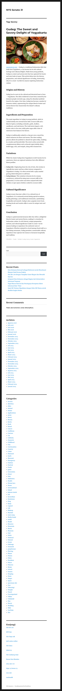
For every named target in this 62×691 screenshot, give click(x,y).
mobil (10, 519)
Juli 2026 (11, 325)
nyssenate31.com (11, 67)
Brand (10, 426)
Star (9, 585)
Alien (9, 406)
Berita (10, 422)
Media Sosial (12, 517)
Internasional (12, 488)
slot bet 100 (10, 627)
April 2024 (11, 379)
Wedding (11, 605)
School (10, 569)
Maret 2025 (11, 355)
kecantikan (11, 497)
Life (9, 508)
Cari (7, 250)
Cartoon (10, 433)
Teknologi (11, 587)
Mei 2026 (11, 330)
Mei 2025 (11, 350)
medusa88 (9, 677)
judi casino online (12, 641)
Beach (10, 417)
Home (10, 485)
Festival (10, 465)
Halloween (11, 478)
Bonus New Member (12, 659)
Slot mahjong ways (12, 655)
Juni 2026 (11, 327)
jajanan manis (12, 492)
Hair (9, 476)
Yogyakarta (37, 239)
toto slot (9, 673)
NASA (9, 535)
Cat (9, 435)
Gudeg (24, 239)
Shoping (10, 574)
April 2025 (11, 352)
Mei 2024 (11, 377)
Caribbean (11, 431)
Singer (10, 578)
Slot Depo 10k (10, 636)
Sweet (32, 239)
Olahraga (11, 544)
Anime (10, 410)
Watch (10, 603)
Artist (9, 415)
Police (10, 558)
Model (10, 522)
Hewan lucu (11, 483)
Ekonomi (11, 458)
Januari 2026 (12, 334)
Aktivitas (11, 404)
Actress (10, 401)
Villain (10, 596)
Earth (9, 456)
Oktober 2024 (12, 366)
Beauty (10, 419)
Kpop (9, 503)
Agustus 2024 (12, 370)
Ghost (10, 474)
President (11, 560)
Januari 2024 (12, 386)
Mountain (11, 526)
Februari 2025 (12, 357)
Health (10, 481)
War (9, 601)
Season (10, 571)
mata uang (11, 515)
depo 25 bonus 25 (12, 668)
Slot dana (9, 645)
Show (9, 576)
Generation (11, 472)
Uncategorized (12, 594)
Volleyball (11, 599)
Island (10, 490)
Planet (10, 553)
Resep (10, 567)
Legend (10, 506)
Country (10, 449)
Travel (10, 592)
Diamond (11, 453)
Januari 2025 (12, 359)
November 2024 (13, 364)
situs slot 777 (10, 664)
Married (10, 512)
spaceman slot (12, 583)
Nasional (10, 537)
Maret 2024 (11, 382)
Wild (9, 608)
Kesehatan (11, 499)
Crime (10, 451)
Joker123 (9, 650)
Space (10, 580)
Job (9, 494)
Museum (10, 531)
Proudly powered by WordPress (23, 686)
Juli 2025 (10, 345)
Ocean (10, 542)
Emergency (11, 460)
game (9, 469)
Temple (10, 590)
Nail (9, 533)
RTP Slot (9, 632)
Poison (10, 556)
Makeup (10, 510)
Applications (12, 413)
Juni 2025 (11, 348)
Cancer (10, 429)
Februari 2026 (12, 332)
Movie (10, 528)
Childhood (11, 442)
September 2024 (13, 368)
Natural (10, 540)
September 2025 (13, 343)
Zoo (9, 612)
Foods (14, 239)
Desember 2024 (13, 361)
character (11, 440)
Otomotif (11, 546)
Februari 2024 (12, 384)
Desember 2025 (13, 336)
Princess (10, 565)
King (9, 501)
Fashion (10, 463)
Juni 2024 (11, 375)
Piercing (10, 551)
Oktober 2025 (12, 341)
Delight (20, 239)
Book (9, 424)
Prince (10, 562)
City (9, 444)
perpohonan (12, 549)
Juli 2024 (10, 373)
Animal (10, 408)
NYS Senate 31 (14, 10)
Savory (28, 239)
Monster (10, 524)
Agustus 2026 (12, 323)
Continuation (12, 447)
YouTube (10, 610)
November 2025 (13, 339)
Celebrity (11, 438)
